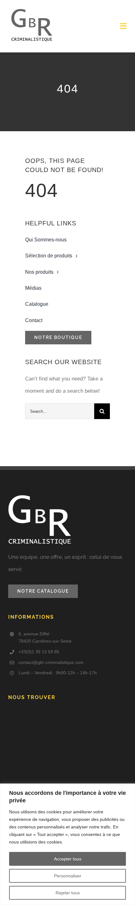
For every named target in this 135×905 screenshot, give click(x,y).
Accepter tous (67, 858)
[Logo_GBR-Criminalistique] (31, 9)
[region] (67, 844)
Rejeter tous (68, 892)
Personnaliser (67, 875)
